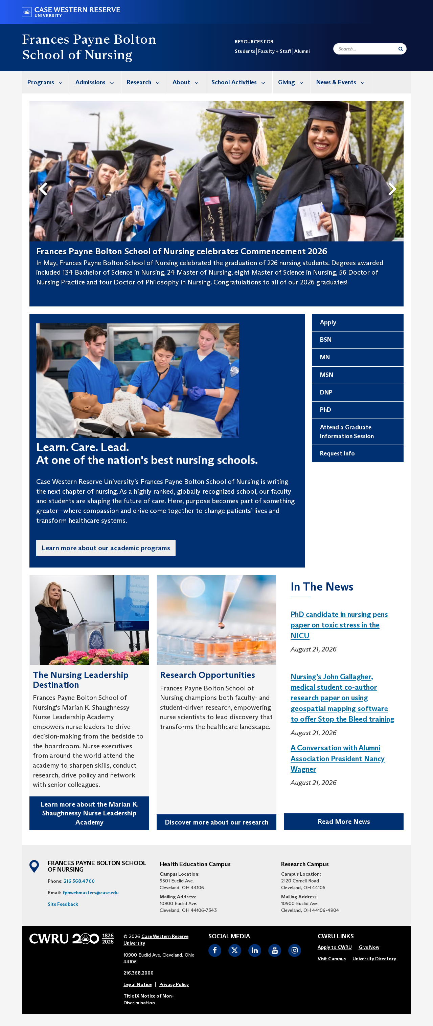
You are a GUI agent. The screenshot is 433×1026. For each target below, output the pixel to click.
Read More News (344, 821)
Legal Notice (137, 984)
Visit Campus (332, 959)
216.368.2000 (138, 973)
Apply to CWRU (335, 947)
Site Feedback (63, 904)
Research (139, 82)
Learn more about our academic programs (106, 548)
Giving (286, 82)
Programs (40, 82)
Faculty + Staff (274, 51)
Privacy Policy (174, 984)
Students (245, 51)
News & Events (336, 82)
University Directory (374, 959)
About (181, 82)
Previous (44, 178)
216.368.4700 (79, 881)
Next (394, 178)
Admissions (90, 82)
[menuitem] (46, 82)
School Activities (234, 82)
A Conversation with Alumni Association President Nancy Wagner (338, 758)
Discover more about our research (217, 822)
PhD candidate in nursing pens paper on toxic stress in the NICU (339, 625)
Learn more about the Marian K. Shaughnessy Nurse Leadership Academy (89, 813)
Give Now (369, 947)
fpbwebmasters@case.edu (91, 893)
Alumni (302, 51)
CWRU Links (336, 936)
